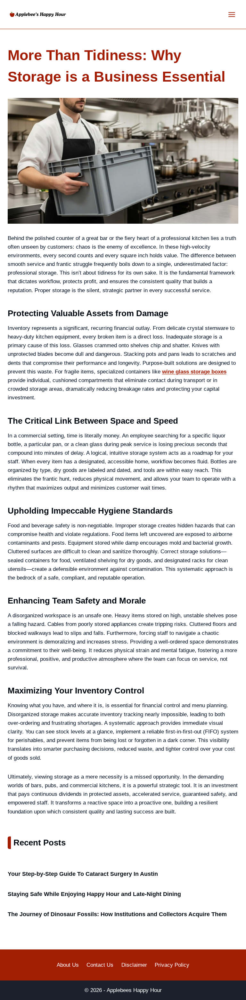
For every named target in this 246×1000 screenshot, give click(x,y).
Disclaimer (134, 965)
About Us (68, 965)
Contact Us (99, 965)
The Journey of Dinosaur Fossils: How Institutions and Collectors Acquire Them (117, 914)
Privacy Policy (172, 965)
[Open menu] (231, 14)
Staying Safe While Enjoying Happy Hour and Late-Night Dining (94, 894)
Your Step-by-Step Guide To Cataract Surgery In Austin (83, 874)
